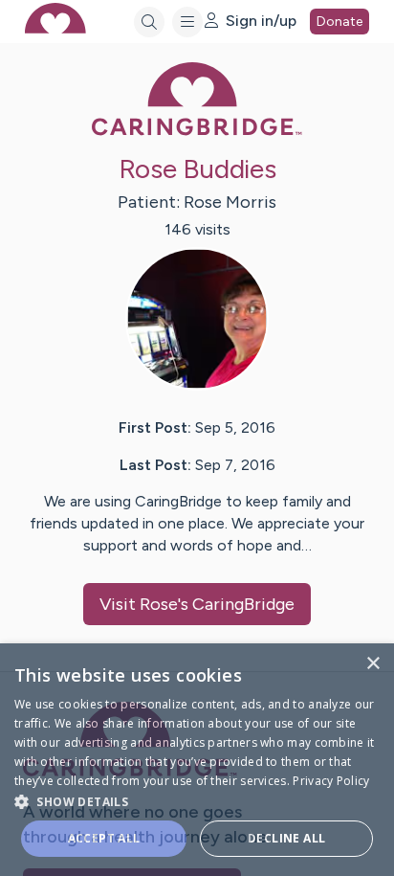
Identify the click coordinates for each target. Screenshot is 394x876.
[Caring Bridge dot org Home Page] (197, 132)
